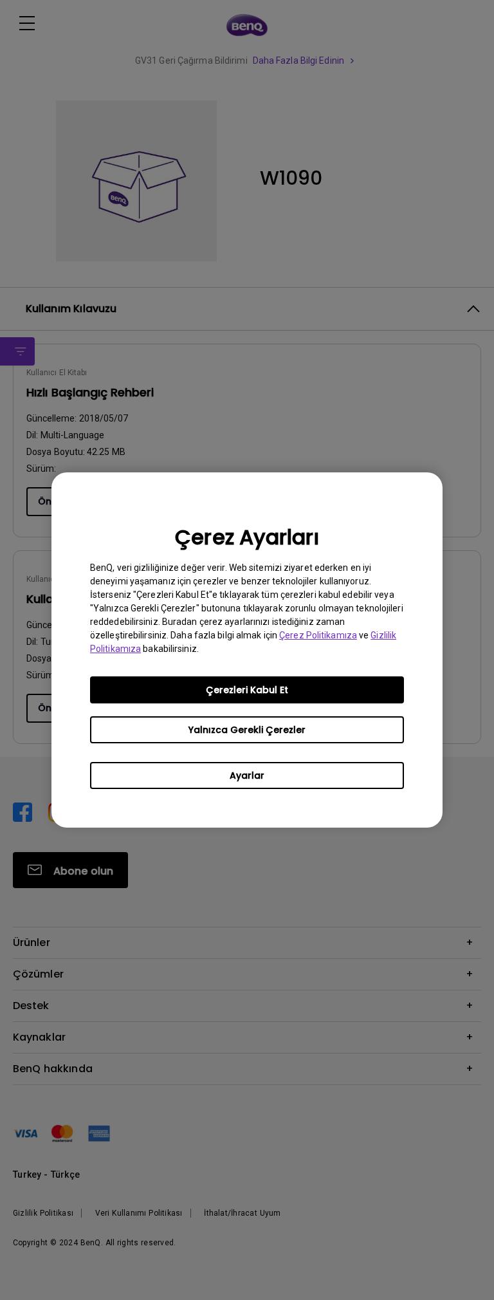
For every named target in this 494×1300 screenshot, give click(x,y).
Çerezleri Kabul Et (247, 689)
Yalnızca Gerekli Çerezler (247, 729)
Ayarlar (247, 775)
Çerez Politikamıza (318, 635)
